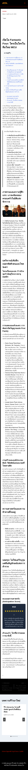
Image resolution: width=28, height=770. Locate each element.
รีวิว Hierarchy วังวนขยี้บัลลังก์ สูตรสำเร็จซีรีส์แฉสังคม (12, 709)
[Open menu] (24, 3)
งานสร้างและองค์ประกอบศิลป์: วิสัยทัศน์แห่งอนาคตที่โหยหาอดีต (15, 82)
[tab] (10, 736)
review (4, 11)
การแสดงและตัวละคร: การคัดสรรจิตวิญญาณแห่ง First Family (15, 76)
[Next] (23, 719)
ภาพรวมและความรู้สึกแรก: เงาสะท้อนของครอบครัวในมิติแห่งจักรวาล (14, 59)
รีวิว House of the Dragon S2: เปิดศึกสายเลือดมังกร (20, 687)
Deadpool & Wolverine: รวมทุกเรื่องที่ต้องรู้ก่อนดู (7, 687)
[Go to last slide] (4, 719)
